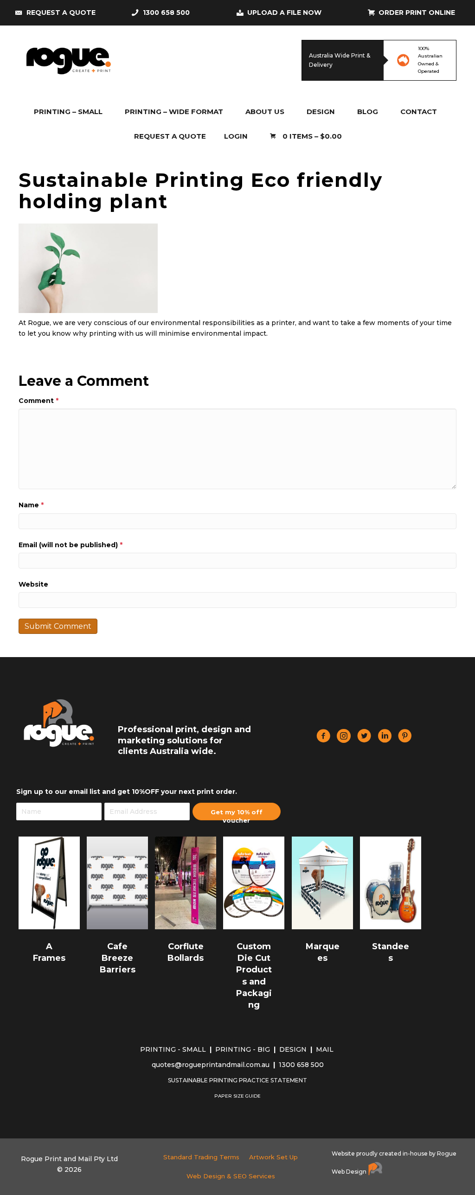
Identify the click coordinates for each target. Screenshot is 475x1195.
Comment (38, 400)
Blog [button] (367, 111)
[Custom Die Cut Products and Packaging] (253, 882)
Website (33, 584)
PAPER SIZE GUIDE (237, 1096)
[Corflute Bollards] (185, 882)
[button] (237, 811)
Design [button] (321, 111)
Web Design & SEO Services (230, 1176)
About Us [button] (264, 111)
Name (31, 505)
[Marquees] (322, 882)
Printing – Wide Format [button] (174, 111)
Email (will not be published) (70, 545)
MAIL (325, 1049)
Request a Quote (170, 136)
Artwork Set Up (273, 1157)
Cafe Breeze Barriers (117, 958)
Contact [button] (418, 111)
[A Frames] (49, 882)
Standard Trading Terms (201, 1157)
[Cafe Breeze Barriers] (117, 882)
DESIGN (293, 1049)
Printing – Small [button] (68, 111)
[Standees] (390, 882)
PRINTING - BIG (243, 1049)
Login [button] (236, 136)
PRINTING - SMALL (174, 1049)
